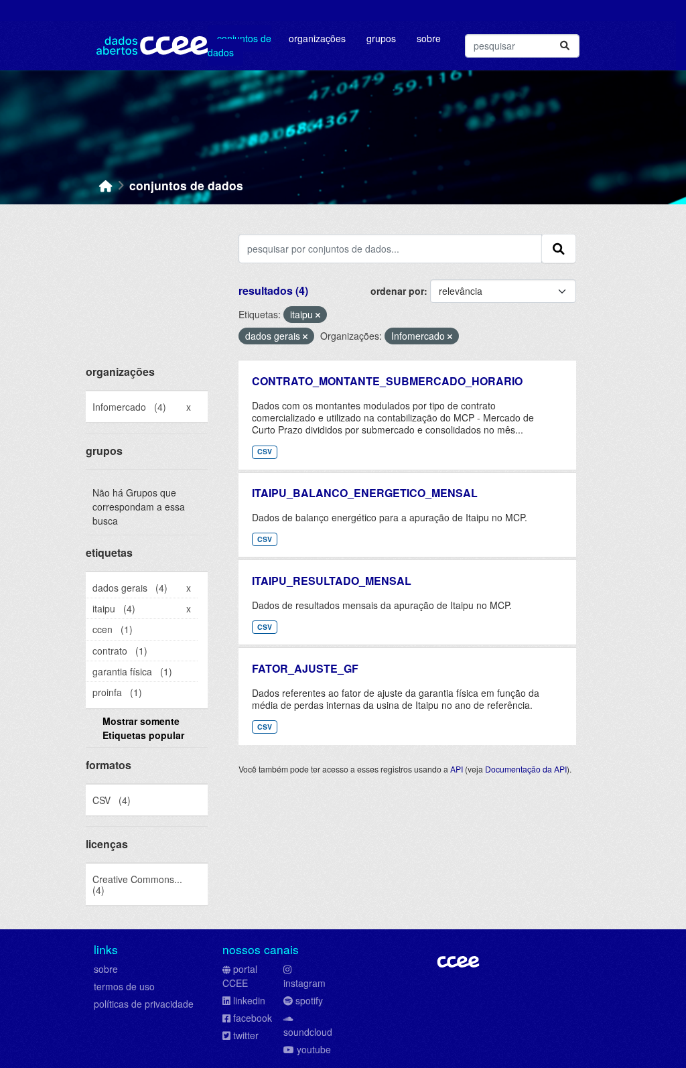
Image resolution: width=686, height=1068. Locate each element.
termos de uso (124, 986)
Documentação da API (526, 769)
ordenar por (397, 290)
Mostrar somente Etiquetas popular (143, 728)
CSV (264, 451)
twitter (246, 1035)
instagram (304, 983)
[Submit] (564, 46)
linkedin (249, 1000)
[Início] (106, 185)
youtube (314, 1049)
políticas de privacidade (144, 1003)
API (456, 769)
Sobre (429, 38)
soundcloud (307, 1032)
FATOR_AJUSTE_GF (305, 668)
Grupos (381, 38)
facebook (252, 1017)
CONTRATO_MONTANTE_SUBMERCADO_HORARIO (387, 381)
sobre (106, 969)
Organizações (317, 38)
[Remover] (318, 315)
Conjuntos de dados (239, 45)
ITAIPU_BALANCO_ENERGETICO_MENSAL (365, 492)
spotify (309, 1000)
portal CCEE (239, 976)
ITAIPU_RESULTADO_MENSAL (331, 580)
